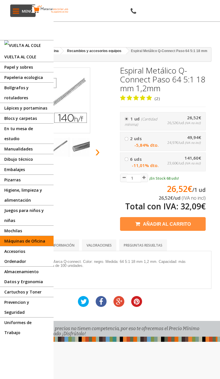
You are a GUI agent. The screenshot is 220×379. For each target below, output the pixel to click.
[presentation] (98, 151)
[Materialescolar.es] (50, 9)
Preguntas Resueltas (143, 245)
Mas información (58, 245)
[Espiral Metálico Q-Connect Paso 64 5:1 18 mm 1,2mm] (59, 147)
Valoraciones (99, 245)
